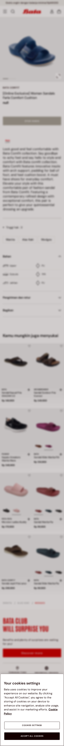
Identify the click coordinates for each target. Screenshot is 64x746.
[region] (32, 710)
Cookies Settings (32, 725)
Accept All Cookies (32, 736)
